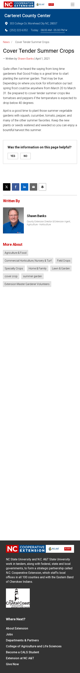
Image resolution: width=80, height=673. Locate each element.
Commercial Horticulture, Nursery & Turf (28, 260)
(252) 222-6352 (19, 30)
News (6, 42)
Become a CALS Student (22, 652)
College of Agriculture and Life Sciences (34, 646)
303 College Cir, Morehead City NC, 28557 (33, 23)
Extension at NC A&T (20, 658)
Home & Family (38, 268)
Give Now (12, 664)
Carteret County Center (27, 15)
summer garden (32, 276)
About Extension (17, 628)
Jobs (9, 634)
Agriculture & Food (15, 252)
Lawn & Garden (61, 268)
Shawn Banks (26, 58)
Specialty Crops (14, 268)
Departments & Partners (22, 640)
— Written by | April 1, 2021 (26, 58)
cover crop (11, 276)
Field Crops (63, 260)
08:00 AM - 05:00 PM (53, 30)
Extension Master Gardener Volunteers (27, 284)
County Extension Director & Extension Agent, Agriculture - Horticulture (49, 223)
